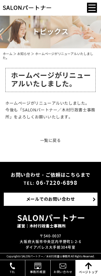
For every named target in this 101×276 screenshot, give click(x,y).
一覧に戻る (50, 140)
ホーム (7, 54)
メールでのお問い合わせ (50, 199)
